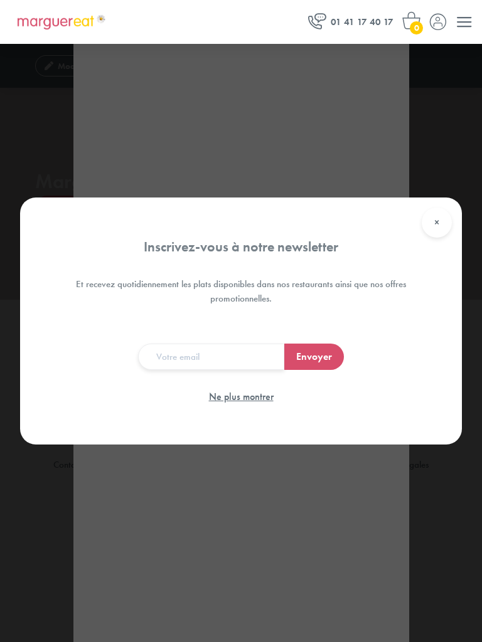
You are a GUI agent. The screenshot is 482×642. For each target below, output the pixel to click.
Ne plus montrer (241, 396)
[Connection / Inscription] (438, 22)
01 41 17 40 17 (362, 22)
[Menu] (464, 22)
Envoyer (314, 356)
